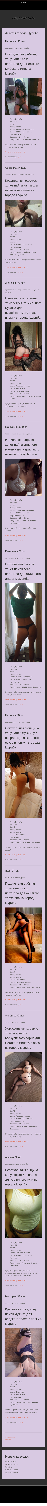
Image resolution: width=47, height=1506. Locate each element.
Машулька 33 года (16, 427)
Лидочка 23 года (11, 1470)
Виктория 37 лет (15, 1296)
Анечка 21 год (13, 1157)
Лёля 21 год (11, 870)
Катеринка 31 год (15, 551)
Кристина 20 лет (11, 1473)
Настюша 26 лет (11, 1464)
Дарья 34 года (10, 1461)
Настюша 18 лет (15, 715)
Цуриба (20, 157)
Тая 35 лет (9, 1467)
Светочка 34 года (15, 168)
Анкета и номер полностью (17, 152)
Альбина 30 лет (14, 1015)
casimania (23, 17)
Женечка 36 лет (15, 283)
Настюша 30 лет (15, 41)
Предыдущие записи (10, 1438)
